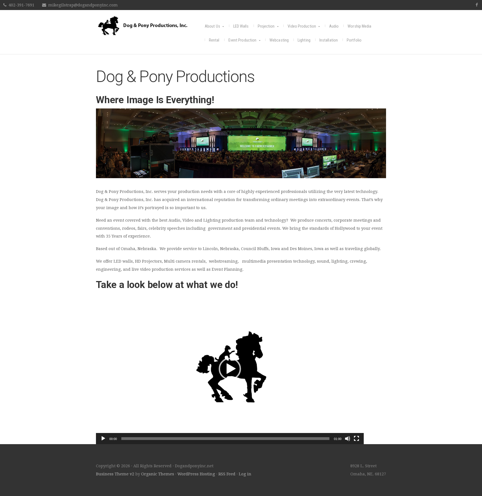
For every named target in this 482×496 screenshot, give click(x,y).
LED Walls (241, 26)
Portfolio (354, 40)
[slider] (225, 438)
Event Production (242, 40)
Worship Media (359, 26)
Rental (214, 40)
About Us (212, 26)
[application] (230, 369)
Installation (328, 40)
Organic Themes (157, 474)
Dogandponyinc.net (150, 25)
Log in (245, 474)
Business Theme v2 (115, 474)
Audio (334, 26)
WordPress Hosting (196, 474)
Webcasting (279, 40)
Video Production (302, 26)
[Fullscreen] (356, 438)
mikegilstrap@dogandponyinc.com (83, 5)
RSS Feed (226, 474)
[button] (230, 369)
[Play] (103, 438)
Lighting (304, 40)
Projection (266, 26)
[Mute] (347, 438)
